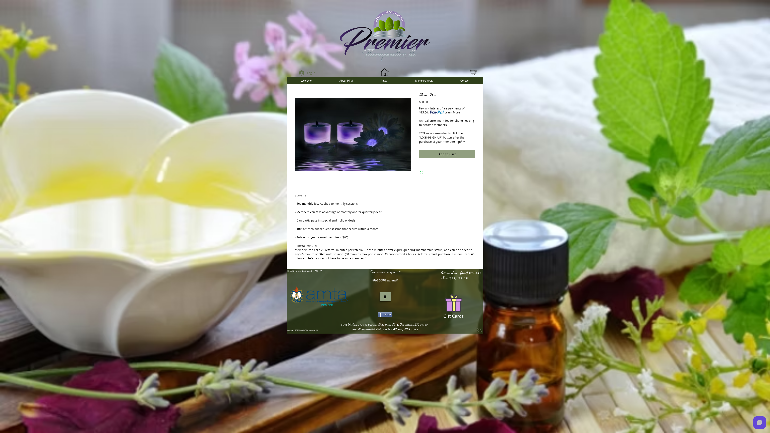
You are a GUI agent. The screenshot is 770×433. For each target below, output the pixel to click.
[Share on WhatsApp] (421, 172)
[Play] (385, 296)
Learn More (452, 112)
